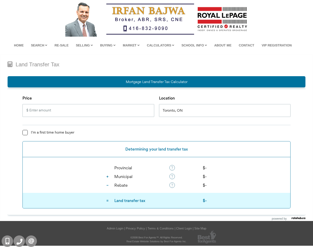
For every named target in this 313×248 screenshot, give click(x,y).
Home (19, 45)
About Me (222, 45)
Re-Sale (62, 45)
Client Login (184, 228)
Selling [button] (83, 45)
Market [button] (130, 45)
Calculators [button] (159, 45)
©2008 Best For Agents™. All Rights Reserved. (156, 237)
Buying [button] (106, 45)
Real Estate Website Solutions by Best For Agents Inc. (156, 241)
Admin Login (115, 228)
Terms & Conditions (161, 228)
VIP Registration (277, 45)
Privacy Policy (135, 228)
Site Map (200, 228)
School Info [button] (193, 45)
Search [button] (38, 45)
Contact (246, 45)
